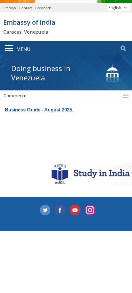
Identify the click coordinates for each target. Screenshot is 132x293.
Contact (25, 7)
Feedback (43, 7)
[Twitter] (45, 210)
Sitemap (9, 7)
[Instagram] (90, 210)
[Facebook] (60, 210)
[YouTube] (75, 210)
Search (123, 48)
